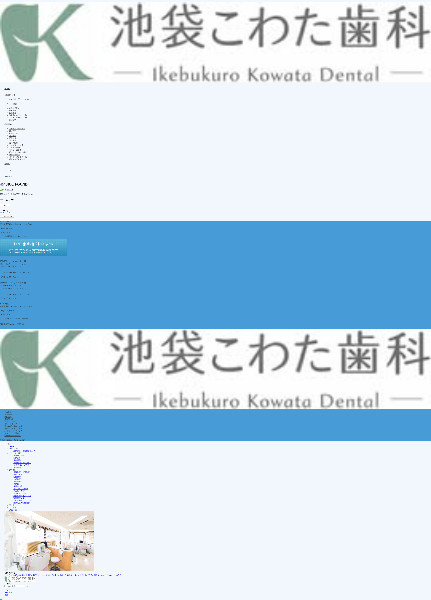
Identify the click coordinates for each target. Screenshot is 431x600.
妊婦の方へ (17, 477)
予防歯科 (8, 417)
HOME (11, 446)
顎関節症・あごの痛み (13, 429)
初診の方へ (17, 474)
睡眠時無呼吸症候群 (12, 436)
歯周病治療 (8, 419)
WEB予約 (13, 510)
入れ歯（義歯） (10, 421)
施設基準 (17, 467)
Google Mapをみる (7, 228)
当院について (14, 448)
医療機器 (17, 460)
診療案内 (12, 470)
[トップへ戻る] (1, 599)
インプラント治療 (11, 433)
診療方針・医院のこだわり (24, 451)
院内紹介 (17, 458)
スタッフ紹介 (18, 456)
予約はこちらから (114, 575)
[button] (26, 586)
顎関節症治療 (18, 498)
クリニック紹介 (15, 453)
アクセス (12, 508)
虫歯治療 (8, 412)
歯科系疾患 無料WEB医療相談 (12, 324)
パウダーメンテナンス (13, 431)
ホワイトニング (10, 424)
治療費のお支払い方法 (22, 463)
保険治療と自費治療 (21, 472)
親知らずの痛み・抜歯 (13, 426)
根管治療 (8, 414)
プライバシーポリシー (22, 465)
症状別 (11, 505)
